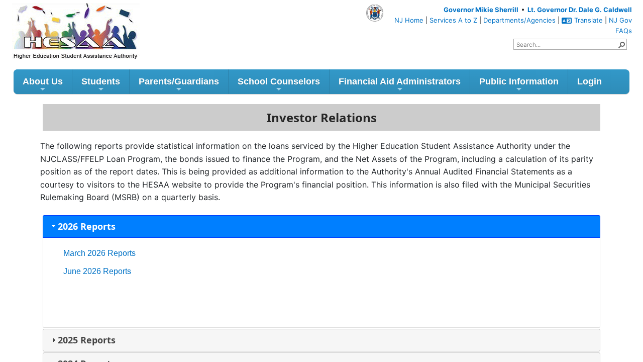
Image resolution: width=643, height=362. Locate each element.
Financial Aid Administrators (400, 81)
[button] (621, 44)
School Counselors (279, 81)
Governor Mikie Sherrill (481, 10)
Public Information (519, 81)
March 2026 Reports (99, 253)
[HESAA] (57, 19)
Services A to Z (453, 20)
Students (100, 81)
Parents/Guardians (179, 81)
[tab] (321, 226)
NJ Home (408, 20)
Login (589, 81)
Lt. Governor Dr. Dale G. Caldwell (579, 10)
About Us (43, 81)
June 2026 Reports (97, 271)
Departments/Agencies (519, 20)
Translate (588, 20)
